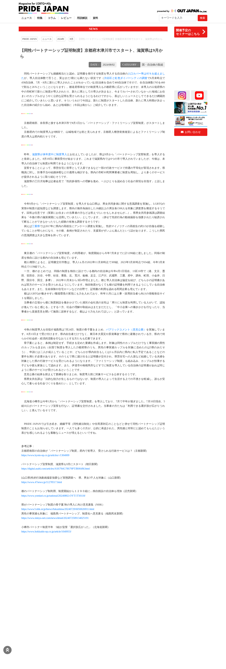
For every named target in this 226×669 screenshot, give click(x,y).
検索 (202, 18)
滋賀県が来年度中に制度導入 (49, 154)
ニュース (26, 18)
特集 (40, 18)
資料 (95, 18)
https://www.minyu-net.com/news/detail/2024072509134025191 (55, 518)
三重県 (36, 226)
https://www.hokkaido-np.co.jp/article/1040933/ (46, 531)
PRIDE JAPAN (29, 39)
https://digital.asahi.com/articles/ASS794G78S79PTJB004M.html (55, 468)
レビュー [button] (66, 18)
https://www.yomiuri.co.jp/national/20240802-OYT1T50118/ (53, 495)
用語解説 (82, 18)
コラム (52, 18)
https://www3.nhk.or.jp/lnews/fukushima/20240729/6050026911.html (57, 509)
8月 (71, 39)
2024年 (60, 39)
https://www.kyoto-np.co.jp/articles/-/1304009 (45, 455)
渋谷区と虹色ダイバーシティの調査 (125, 78)
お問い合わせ (192, 132)
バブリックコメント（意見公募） (126, 329)
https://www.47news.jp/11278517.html (41, 482)
